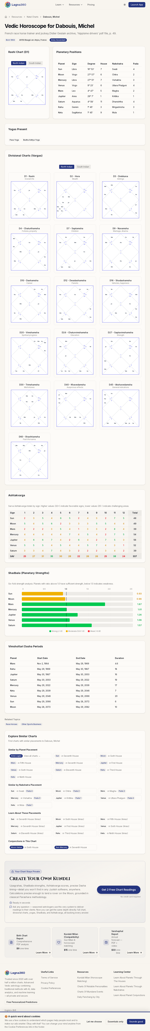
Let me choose (94, 1021)
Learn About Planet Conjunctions (129, 995)
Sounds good (136, 1021)
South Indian (35, 63)
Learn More (42, 952)
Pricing (90, 4)
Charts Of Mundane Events (90, 991)
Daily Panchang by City (88, 997)
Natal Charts (32, 17)
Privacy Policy (48, 983)
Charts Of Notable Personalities (92, 986)
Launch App (137, 4)
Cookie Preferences (51, 988)
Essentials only (115, 1021)
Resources (17, 17)
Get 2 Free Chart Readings (119, 889)
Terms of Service (49, 977)
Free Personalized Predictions (22, 1002)
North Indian (18, 63)
